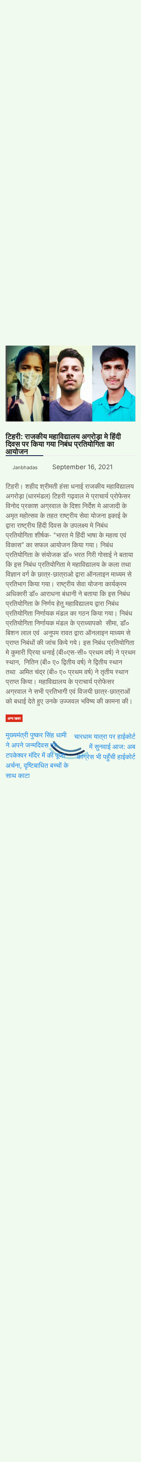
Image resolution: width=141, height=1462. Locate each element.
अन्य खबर (14, 718)
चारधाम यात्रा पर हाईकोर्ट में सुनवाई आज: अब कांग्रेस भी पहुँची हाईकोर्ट (104, 747)
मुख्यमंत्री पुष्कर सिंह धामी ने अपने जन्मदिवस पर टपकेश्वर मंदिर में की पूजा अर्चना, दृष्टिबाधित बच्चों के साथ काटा (37, 755)
